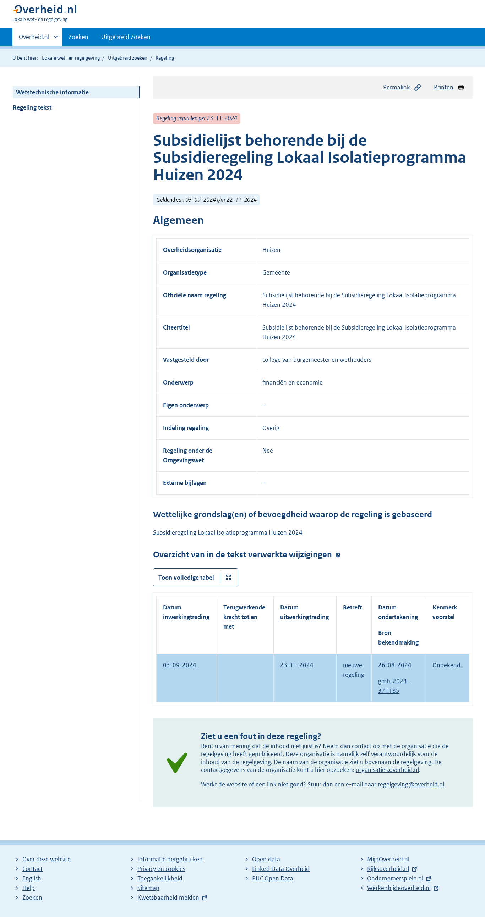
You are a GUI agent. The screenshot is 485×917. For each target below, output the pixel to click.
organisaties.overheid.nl (387, 770)
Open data (266, 859)
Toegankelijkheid (159, 878)
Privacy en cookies (161, 869)
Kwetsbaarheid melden (168, 897)
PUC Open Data (272, 878)
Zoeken (78, 37)
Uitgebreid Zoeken (126, 37)
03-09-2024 (179, 665)
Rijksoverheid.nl (388, 869)
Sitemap (148, 888)
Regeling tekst (32, 107)
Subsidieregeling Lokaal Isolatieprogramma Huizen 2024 (228, 532)
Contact (32, 869)
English (31, 878)
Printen (443, 87)
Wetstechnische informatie (52, 92)
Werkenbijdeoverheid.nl (399, 888)
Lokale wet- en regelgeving (71, 58)
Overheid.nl (34, 39)
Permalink (396, 87)
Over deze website (46, 859)
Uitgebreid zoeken (127, 58)
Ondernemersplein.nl (395, 878)
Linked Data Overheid (281, 869)
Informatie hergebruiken (170, 859)
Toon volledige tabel (186, 577)
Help (28, 888)
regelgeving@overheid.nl (411, 784)
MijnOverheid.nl (388, 859)
